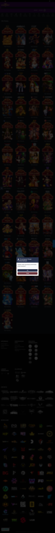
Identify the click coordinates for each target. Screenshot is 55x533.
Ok (27, 270)
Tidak (27, 273)
